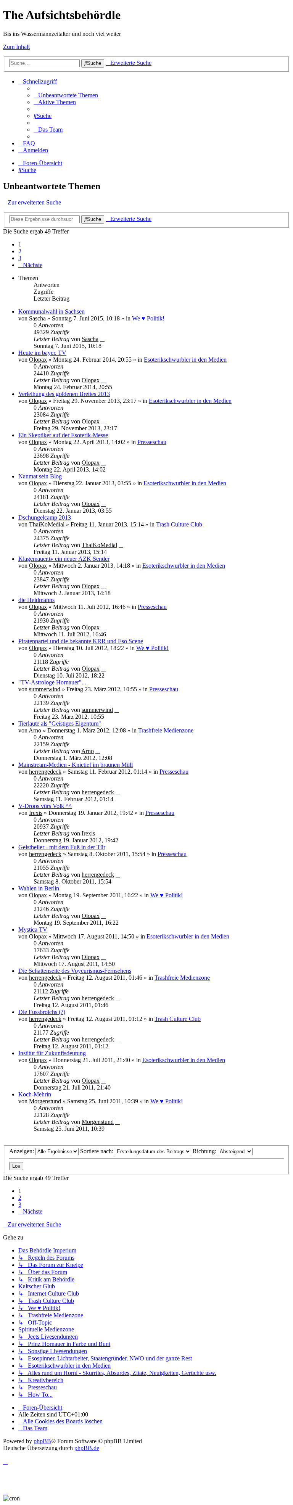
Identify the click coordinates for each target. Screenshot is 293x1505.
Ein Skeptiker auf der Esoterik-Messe (63, 435)
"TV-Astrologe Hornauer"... (52, 682)
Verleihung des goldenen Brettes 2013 (64, 394)
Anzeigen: (22, 1151)
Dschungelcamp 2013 (44, 517)
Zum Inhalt (16, 46)
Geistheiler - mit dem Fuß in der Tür (61, 847)
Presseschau (151, 442)
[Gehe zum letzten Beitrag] (102, 339)
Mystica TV (32, 929)
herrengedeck (45, 771)
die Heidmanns (36, 600)
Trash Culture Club (179, 524)
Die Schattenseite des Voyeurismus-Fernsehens (74, 970)
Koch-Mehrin (34, 1094)
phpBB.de (86, 1448)
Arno (35, 730)
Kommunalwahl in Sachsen (51, 311)
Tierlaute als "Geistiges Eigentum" (59, 723)
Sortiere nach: (97, 1151)
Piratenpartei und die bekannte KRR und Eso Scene (80, 641)
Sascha (37, 318)
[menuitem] (66, 95)
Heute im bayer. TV (42, 352)
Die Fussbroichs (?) (41, 1012)
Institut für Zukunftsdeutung (52, 1053)
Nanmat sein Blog (40, 476)
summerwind (44, 689)
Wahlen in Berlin (38, 888)
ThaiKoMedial (46, 524)
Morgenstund (45, 1101)
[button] (30, 265)
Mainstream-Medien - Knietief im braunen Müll (75, 764)
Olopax (38, 359)
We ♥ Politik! (148, 318)
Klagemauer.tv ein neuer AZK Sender (63, 558)
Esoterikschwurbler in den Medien (185, 359)
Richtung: (205, 1151)
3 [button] (19, 258)
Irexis (35, 813)
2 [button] (19, 251)
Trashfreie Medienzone (165, 730)
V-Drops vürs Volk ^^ (45, 806)
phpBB (42, 1441)
